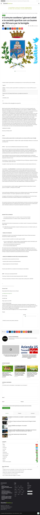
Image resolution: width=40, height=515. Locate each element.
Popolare (19, 413)
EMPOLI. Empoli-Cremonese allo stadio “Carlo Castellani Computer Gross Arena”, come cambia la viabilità (20, 374)
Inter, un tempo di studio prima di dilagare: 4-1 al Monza (11, 475)
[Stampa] (31, 332)
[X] (6, 29)
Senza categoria (5, 455)
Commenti (32, 413)
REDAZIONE (29, 485)
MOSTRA (16, 492)
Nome (3, 397)
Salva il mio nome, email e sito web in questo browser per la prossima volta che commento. (17, 405)
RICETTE (4, 458)
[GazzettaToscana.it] (7, 3)
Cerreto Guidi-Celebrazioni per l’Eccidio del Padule (17, 434)
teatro (18, 494)
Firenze (22, 489)
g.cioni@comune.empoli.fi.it (7, 293)
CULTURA (4, 449)
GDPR (28, 488)
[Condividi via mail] (29, 332)
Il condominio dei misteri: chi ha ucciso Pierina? (10, 473)
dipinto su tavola (21, 487)
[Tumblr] (10, 29)
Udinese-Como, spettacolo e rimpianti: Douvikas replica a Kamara (13, 472)
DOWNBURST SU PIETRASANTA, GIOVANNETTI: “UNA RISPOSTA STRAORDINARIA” (22, 416)
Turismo (22, 494)
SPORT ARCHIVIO (5, 453)
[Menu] (1, 4)
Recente (7, 413)
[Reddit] (15, 29)
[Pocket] (22, 29)
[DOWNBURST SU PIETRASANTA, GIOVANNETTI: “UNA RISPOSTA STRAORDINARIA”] (5, 418)
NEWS (4, 444)
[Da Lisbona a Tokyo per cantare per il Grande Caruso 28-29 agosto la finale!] (5, 422)
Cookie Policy (30, 493)
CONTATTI (29, 487)
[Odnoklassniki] (20, 29)
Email (3, 401)
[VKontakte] (17, 29)
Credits (21, 513)
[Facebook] (3, 29)
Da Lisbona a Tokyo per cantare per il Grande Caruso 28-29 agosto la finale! (22, 421)
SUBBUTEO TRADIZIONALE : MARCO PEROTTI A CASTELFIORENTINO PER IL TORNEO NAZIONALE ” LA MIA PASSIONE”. (7, 374)
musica (19, 492)
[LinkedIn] (8, 29)
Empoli (15, 489)
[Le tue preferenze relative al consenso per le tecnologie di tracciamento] (38, 513)
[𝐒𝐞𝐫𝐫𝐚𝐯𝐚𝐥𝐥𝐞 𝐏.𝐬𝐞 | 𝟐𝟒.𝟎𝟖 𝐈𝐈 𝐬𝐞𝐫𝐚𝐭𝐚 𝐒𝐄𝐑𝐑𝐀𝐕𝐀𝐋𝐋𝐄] (5, 431)
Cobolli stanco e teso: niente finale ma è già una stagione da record (13, 470)
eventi (18, 489)
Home (4, 13)
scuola (15, 494)
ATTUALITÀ (4, 447)
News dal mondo (5, 466)
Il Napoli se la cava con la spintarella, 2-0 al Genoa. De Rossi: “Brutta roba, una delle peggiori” (17, 469)
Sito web (22, 401)
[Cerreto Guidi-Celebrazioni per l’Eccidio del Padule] (5, 435)
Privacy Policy (30, 491)
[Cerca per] (38, 4)
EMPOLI (4, 460)
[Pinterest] (13, 29)
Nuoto (22, 492)
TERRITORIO (5, 452)
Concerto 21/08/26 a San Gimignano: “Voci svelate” (17, 425)
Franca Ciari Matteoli (13, 336)
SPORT (6, 13)
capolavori (16, 487)
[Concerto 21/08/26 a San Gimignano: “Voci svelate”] (5, 427)
